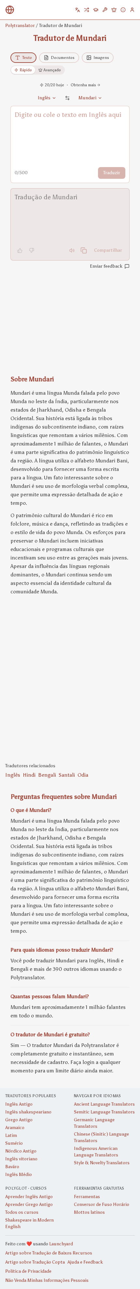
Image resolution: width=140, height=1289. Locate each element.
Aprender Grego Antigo (29, 1204)
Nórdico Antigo (20, 1151)
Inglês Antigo (19, 1104)
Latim (11, 1135)
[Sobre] (123, 9)
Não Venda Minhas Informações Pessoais (47, 1280)
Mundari (87, 98)
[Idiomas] (77, 9)
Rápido (26, 70)
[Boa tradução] (20, 250)
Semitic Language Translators (104, 1112)
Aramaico (14, 1127)
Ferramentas (87, 1196)
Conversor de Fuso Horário (101, 1204)
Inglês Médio (18, 1174)
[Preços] (114, 9)
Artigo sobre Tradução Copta (35, 1262)
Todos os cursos (21, 1212)
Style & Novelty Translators (102, 1163)
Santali (67, 775)
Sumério (14, 1143)
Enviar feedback (106, 266)
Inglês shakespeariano (28, 1112)
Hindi (29, 775)
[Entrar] (132, 9)
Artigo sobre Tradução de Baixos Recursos (48, 1253)
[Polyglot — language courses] (95, 9)
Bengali (47, 775)
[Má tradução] (31, 250)
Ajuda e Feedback (85, 1262)
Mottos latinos (89, 1212)
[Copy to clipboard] (84, 250)
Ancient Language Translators (104, 1104)
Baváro (12, 1166)
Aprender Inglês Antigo (29, 1196)
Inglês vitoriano (21, 1159)
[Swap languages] (67, 98)
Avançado (52, 70)
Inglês (12, 775)
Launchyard (61, 1244)
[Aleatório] (86, 9)
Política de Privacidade (28, 1271)
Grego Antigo (19, 1120)
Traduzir (111, 173)
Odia (82, 775)
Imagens (101, 57)
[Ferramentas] (104, 9)
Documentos (63, 57)
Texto (27, 57)
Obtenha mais (83, 85)
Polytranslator (20, 25)
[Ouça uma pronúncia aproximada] (72, 250)
